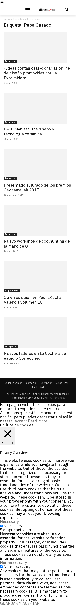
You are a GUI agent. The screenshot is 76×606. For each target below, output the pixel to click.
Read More (37, 421)
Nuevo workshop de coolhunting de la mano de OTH (37, 243)
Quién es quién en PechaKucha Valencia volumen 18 (32, 299)
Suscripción (46, 383)
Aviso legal (62, 383)
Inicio (7, 19)
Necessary (13, 525)
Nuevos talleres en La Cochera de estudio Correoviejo (35, 356)
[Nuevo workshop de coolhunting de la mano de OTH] (38, 220)
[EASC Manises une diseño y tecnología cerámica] (38, 108)
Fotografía (10, 346)
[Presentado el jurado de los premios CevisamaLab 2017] (38, 164)
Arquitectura (12, 290)
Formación (10, 61)
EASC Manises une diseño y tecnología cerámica (29, 131)
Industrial (10, 178)
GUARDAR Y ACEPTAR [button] (20, 603)
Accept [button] (21, 421)
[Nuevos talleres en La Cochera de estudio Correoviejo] (38, 332)
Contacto (31, 383)
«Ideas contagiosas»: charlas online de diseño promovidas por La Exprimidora (37, 72)
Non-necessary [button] (13, 562)
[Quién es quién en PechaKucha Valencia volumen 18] (38, 276)
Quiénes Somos (13, 383)
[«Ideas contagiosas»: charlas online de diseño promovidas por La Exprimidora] (38, 47)
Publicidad (38, 387)
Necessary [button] (9, 521)
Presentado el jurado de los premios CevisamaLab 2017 (37, 187)
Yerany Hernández (55, 397)
